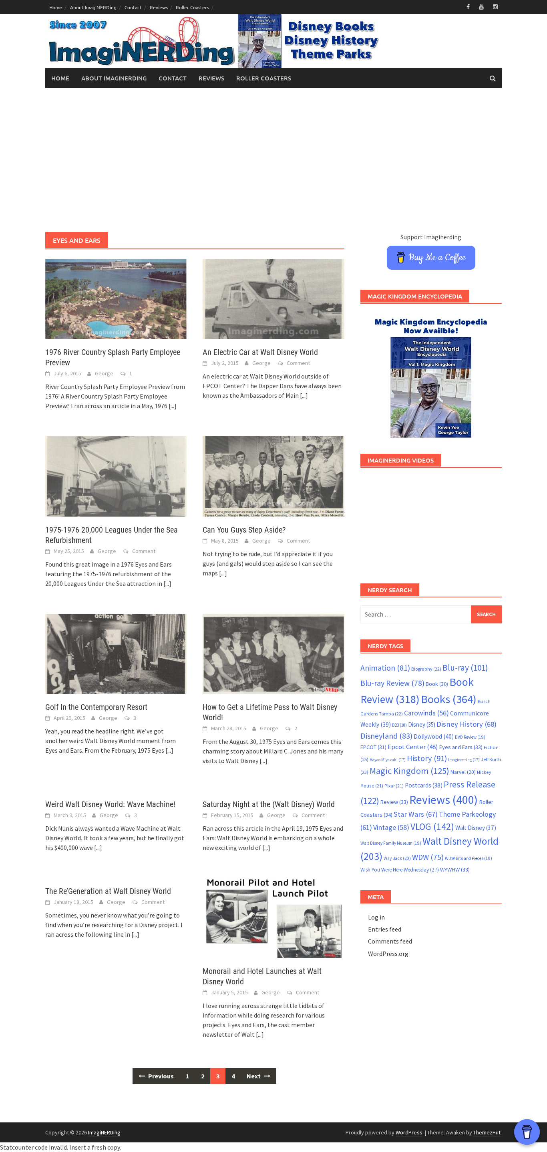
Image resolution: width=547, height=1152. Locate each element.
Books (449, 699)
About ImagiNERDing (93, 7)
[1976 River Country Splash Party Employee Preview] (116, 298)
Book (437, 683)
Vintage (391, 827)
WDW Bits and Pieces (468, 858)
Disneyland (386, 736)
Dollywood (434, 736)
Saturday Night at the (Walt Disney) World (269, 804)
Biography (426, 669)
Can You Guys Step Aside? (244, 530)
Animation (385, 668)
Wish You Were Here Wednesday (399, 869)
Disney (421, 724)
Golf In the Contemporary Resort (96, 707)
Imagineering (464, 759)
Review (394, 801)
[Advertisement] (273, 160)
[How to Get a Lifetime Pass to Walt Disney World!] (273, 653)
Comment (298, 363)
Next (254, 1076)
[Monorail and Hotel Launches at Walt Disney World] (273, 917)
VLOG (432, 826)
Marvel (463, 771)
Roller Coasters (192, 7)
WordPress (409, 1132)
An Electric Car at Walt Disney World (260, 352)
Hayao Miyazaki (388, 759)
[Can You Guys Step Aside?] (273, 475)
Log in (376, 917)
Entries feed (384, 929)
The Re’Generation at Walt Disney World (108, 891)
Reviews (159, 7)
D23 (399, 725)
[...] (173, 406)
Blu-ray (465, 667)
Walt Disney (475, 827)
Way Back (397, 858)
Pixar (394, 786)
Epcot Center (413, 747)
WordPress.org (388, 954)
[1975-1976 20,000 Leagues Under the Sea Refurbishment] (116, 475)
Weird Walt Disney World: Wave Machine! (110, 804)
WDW (428, 857)
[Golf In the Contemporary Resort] (116, 653)
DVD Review (470, 737)
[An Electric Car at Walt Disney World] (273, 298)
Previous (160, 1076)
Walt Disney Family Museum (390, 843)
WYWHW (455, 869)
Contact (133, 7)
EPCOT (373, 747)
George (104, 373)
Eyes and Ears (461, 747)
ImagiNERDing (104, 1132)
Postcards (423, 785)
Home (55, 7)
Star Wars (416, 814)
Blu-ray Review (392, 683)
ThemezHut (487, 1132)
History (427, 758)
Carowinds (426, 713)
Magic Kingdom (409, 770)
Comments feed (390, 941)
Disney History (466, 724)
